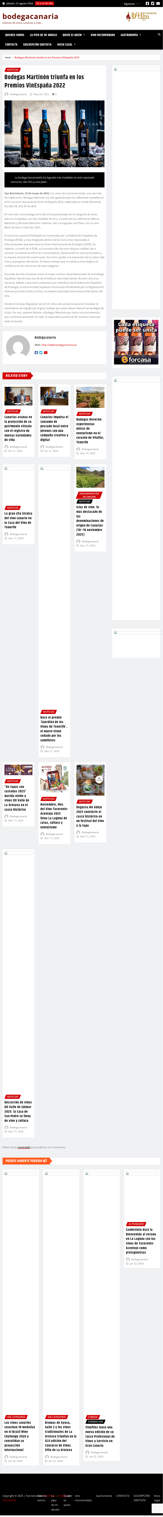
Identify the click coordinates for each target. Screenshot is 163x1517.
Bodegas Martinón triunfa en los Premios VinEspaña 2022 (47, 57)
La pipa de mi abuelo (43, 35)
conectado (23, 1147)
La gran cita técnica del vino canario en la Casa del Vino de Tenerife (18, 520)
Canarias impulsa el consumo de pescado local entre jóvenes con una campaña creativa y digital (54, 429)
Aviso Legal (65, 44)
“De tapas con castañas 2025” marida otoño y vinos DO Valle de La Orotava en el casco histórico (16, 798)
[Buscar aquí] (159, 34)
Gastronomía (130, 35)
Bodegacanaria (18, 94)
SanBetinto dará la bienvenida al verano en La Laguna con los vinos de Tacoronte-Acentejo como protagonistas (141, 1241)
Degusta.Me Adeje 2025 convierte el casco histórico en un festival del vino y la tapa (90, 816)
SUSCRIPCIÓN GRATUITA (37, 44)
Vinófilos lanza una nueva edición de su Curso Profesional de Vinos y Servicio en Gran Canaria (100, 1436)
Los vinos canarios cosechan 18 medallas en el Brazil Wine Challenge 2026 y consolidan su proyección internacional (19, 1436)
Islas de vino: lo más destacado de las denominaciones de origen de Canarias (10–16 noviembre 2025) (90, 521)
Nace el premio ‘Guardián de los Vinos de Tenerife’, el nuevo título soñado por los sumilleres (53, 729)
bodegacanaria (30, 16)
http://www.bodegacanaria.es (59, 345)
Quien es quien (73, 35)
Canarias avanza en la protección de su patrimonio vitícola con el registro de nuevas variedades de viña (18, 429)
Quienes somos (14, 35)
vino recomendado (103, 35)
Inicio (8, 57)
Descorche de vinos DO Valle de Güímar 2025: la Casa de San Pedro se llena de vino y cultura (18, 1111)
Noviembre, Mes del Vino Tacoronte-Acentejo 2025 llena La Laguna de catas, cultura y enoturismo (54, 816)
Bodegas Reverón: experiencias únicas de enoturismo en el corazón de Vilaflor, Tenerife (90, 431)
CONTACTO (11, 44)
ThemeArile (9, 1500)
